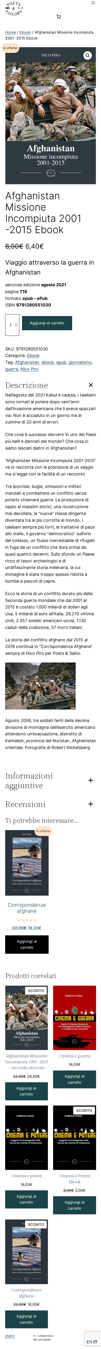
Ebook (25, 32)
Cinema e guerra (74, 1056)
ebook (48, 362)
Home (10, 32)
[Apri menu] (93, 3)
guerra (11, 369)
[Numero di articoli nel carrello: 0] (58, 16)
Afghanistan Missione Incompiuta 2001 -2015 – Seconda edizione (26, 1062)
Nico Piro (29, 369)
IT (95, 1341)
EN (89, 1341)
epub (61, 362)
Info (10, 1336)
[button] (87, 55)
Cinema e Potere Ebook (74, 1178)
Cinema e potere (26, 1176)
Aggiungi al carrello (47, 323)
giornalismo (80, 362)
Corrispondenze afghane (26, 1293)
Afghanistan (27, 362)
